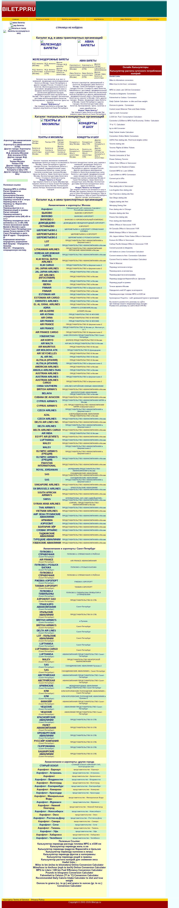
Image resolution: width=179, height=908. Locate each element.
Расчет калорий (10, 212)
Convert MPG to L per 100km (121, 171)
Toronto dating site (116, 144)
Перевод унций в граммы (15, 210)
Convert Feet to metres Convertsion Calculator (128, 259)
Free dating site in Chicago (120, 209)
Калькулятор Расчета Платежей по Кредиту (13, 196)
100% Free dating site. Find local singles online (128, 140)
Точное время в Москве (119, 286)
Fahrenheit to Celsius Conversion (123, 97)
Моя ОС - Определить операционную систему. (14, 249)
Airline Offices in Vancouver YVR (122, 225)
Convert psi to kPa (116, 178)
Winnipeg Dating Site (117, 205)
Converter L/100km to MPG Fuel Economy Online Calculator (134, 121)
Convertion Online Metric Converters (123, 136)
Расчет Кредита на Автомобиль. (12, 192)
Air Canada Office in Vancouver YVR (124, 228)
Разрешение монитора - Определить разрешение (15, 240)
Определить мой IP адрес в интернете (125, 290)
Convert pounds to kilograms (121, 248)
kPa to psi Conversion (118, 182)
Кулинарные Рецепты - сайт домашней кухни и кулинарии (134, 298)
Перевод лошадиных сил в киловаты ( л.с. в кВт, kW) (16, 222)
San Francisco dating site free (121, 194)
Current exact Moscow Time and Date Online (127, 109)
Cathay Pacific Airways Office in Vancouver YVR (128, 244)
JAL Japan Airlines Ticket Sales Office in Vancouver (130, 236)
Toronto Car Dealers (117, 151)
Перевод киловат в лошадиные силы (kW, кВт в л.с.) (16, 216)
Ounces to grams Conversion (121, 105)
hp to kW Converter (117, 128)
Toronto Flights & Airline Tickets (121, 148)
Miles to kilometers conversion (121, 80)
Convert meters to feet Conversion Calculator (127, 255)
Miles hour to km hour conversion (123, 84)
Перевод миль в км (12, 202)
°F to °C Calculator (117, 124)
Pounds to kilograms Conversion (122, 94)
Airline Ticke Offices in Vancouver (122, 163)
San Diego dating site (118, 198)
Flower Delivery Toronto (118, 159)
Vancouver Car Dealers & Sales (122, 167)
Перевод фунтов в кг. (13, 208)
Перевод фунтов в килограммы (122, 275)
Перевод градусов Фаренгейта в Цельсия (127, 279)
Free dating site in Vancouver (121, 186)
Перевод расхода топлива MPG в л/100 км (127, 294)
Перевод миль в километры (121, 271)
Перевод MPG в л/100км (14, 189)
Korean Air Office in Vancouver (121, 240)
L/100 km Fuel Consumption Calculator (125, 117)
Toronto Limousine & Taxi (119, 155)
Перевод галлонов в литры (16, 199)
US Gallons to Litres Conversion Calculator (126, 252)
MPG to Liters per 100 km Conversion (124, 90)
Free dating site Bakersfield (120, 221)
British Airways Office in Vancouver (123, 232)
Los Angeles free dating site (120, 190)
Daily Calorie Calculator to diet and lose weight (128, 101)
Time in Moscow (115, 263)
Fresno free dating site (118, 217)
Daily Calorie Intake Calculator (121, 132)
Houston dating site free (119, 213)
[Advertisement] (100, 9)
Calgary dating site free (118, 202)
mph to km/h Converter (118, 113)
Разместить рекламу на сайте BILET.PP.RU (127, 306)
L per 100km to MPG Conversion (122, 175)
